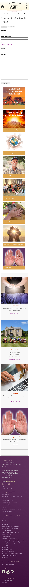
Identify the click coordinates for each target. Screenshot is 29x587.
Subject (3, 48)
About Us (4, 521)
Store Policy (5, 547)
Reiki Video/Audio (6, 508)
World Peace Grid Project (8, 534)
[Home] (14, 8)
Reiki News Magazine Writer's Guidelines (13, 540)
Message (3, 54)
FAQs (3, 486)
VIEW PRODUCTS (14, 401)
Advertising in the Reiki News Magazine (12, 542)
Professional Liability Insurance (10, 532)
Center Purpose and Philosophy (10, 526)
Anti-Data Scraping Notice (9, 551)
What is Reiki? (5, 494)
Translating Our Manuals (8, 544)
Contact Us (5, 557)
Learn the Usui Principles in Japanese (12, 509)
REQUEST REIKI (14, 445)
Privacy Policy (5, 546)
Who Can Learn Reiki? (7, 500)
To (1, 42)
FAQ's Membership (7, 488)
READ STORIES (14, 314)
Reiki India (4, 582)
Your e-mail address (6, 36)
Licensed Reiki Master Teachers (10, 528)
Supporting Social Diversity (9, 555)
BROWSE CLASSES (14, 359)
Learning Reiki (6, 506)
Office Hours (5, 519)
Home (2, 14)
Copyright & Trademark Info (9, 538)
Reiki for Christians (7, 511)
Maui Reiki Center (7, 580)
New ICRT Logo (6, 536)
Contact (12, 26)
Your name (4, 30)
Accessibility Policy (7, 549)
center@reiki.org (10, 481)
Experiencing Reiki (7, 504)
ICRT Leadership (6, 530)
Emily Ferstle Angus (8, 14)
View (4, 26)
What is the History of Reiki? (9, 502)
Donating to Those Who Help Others (12, 553)
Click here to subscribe (8, 564)
